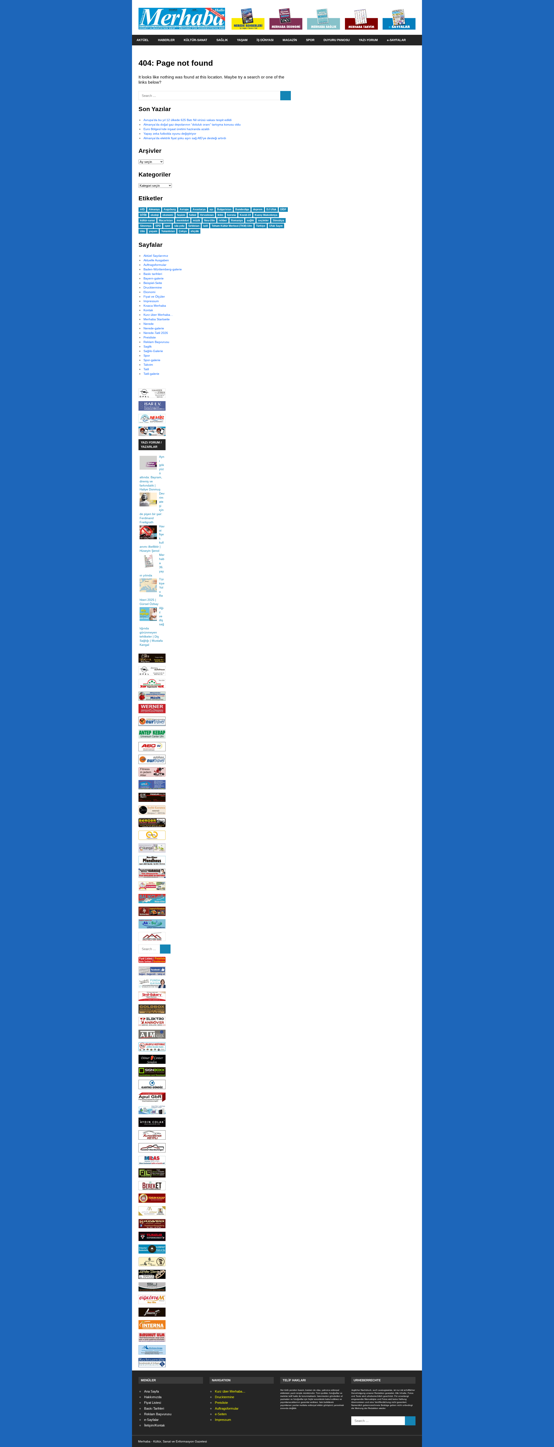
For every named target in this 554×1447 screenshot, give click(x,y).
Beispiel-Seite (152, 283)
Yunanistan (168, 231)
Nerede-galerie (153, 328)
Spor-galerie (151, 360)
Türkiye (260, 225)
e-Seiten (221, 1414)
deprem (258, 209)
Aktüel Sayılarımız (155, 255)
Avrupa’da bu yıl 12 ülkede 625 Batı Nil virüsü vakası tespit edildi (187, 120)
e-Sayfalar (151, 1419)
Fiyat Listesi (152, 1402)
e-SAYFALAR (396, 40)
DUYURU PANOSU (337, 40)
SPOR (310, 40)
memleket (183, 220)
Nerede (148, 323)
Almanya (154, 209)
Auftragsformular (154, 264)
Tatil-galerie (151, 373)
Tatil (146, 369)
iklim (220, 215)
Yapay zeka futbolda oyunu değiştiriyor (169, 133)
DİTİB (143, 215)
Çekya (183, 231)
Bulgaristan (224, 209)
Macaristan (166, 220)
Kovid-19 (245, 215)
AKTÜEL (143, 40)
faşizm (181, 215)
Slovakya (278, 220)
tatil (205, 225)
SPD (158, 225)
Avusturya (199, 209)
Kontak (148, 310)
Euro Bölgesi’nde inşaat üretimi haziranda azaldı (176, 129)
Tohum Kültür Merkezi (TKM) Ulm (232, 225)
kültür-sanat (147, 220)
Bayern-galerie (153, 278)
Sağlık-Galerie (153, 351)
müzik (196, 220)
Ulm (142, 231)
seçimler (263, 220)
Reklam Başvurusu (156, 342)
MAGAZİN (290, 40)
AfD (142, 209)
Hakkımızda (152, 1397)
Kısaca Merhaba (154, 305)
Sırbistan (193, 225)
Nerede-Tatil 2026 (155, 333)
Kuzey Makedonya (266, 215)
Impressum (151, 301)
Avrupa (184, 209)
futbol (192, 215)
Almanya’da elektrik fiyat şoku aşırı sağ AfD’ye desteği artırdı (184, 138)
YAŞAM (242, 40)
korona (231, 215)
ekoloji (155, 215)
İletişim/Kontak (154, 1425)
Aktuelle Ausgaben (156, 260)
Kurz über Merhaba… (158, 314)
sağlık (250, 220)
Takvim (148, 364)
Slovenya (145, 225)
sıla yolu (179, 225)
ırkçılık (195, 231)
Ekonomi (149, 292)
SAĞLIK (222, 40)
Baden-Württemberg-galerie (162, 269)
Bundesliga (242, 209)
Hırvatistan (207, 215)
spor (167, 225)
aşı (211, 209)
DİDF (283, 209)
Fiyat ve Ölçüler (154, 296)
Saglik (147, 346)
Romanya (237, 220)
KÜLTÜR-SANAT (195, 40)
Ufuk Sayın (276, 225)
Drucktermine (152, 287)
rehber (223, 220)
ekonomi (168, 215)
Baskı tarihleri (152, 274)
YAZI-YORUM (368, 40)
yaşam (153, 231)
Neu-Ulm (209, 220)
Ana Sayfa (151, 1391)
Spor (146, 355)
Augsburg (170, 209)
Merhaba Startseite (156, 319)
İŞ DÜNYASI (265, 40)
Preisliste (149, 337)
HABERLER (166, 40)
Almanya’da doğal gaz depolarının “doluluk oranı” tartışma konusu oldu (192, 124)
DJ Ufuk (271, 209)
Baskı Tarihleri (154, 1408)
